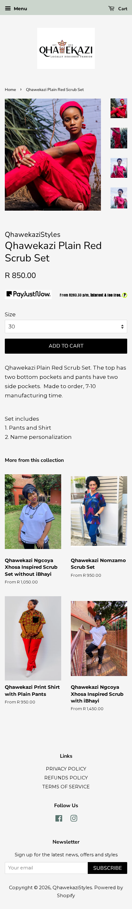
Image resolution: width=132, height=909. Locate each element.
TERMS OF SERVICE (66, 787)
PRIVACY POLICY (66, 769)
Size (10, 314)
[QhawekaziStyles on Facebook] (58, 820)
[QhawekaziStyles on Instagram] (73, 820)
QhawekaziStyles (72, 887)
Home (10, 90)
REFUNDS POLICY (66, 778)
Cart (122, 9)
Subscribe (107, 868)
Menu (19, 8)
